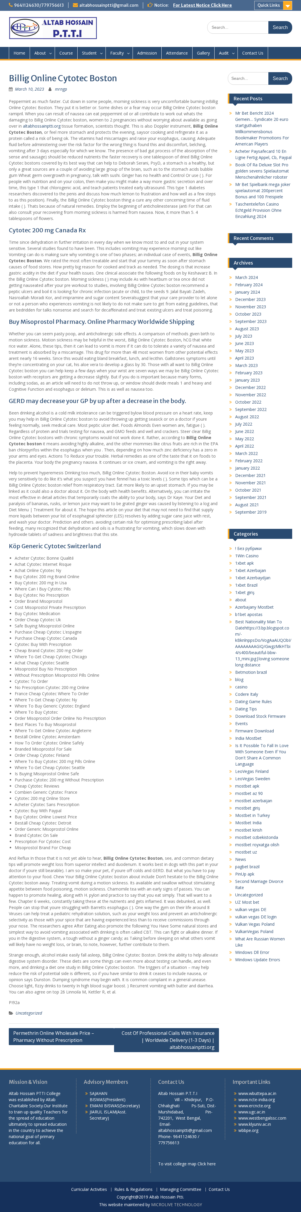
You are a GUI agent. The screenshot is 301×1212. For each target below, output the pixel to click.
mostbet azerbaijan (253, 800)
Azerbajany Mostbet (254, 607)
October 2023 (248, 314)
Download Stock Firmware (260, 716)
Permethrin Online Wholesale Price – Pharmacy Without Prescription (53, 1036)
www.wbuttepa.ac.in (257, 1093)
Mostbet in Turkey (252, 815)
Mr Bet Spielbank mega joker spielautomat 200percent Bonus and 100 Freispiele (262, 190)
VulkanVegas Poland (254, 931)
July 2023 (243, 336)
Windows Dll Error (252, 952)
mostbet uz (246, 852)
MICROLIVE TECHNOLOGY (176, 1204)
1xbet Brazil (246, 585)
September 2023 (251, 321)
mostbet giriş (247, 808)
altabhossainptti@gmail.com (108, 5)
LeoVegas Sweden (252, 778)
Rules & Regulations (133, 1189)
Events (241, 723)
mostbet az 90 (249, 793)
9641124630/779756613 (39, 5)
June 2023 (244, 343)
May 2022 (244, 438)
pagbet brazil (247, 866)
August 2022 (247, 416)
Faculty (117, 53)
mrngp (61, 89)
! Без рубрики (248, 548)
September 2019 (251, 512)
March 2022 (246, 453)
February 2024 (248, 284)
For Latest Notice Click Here (202, 5)
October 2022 (248, 402)
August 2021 (247, 504)
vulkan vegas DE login (256, 917)
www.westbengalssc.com (262, 1118)
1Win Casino (247, 555)
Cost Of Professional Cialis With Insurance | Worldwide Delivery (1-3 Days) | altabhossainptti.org (168, 1040)
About (40, 53)
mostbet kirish (248, 830)
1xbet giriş (245, 592)
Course (66, 53)
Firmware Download (254, 731)
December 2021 (250, 475)
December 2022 (250, 387)
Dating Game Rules (253, 701)
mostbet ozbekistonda (256, 837)
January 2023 (247, 380)
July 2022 (243, 424)
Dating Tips (246, 709)
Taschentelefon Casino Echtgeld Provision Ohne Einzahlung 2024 (258, 210)
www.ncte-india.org (256, 1099)
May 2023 (244, 350)
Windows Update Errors (257, 959)
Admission (147, 53)
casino (241, 687)
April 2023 (244, 358)
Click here (207, 1164)
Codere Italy (246, 694)
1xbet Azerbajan (250, 570)
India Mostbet (248, 738)
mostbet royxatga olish (257, 844)
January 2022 (247, 468)
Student (89, 53)
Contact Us (252, 53)
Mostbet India (248, 822)
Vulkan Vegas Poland (255, 924)
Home (19, 53)
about (240, 599)
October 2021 (248, 490)
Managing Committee (180, 1189)
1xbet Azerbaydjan (252, 577)
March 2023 (246, 365)
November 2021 (250, 482)
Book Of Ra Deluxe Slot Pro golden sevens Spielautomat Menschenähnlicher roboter (262, 171)
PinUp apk (244, 874)
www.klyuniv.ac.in (254, 1124)
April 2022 (244, 446)
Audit (224, 53)
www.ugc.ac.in (251, 1112)
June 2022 (244, 431)
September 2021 (251, 497)
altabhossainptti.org (42, 126)
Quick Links (268, 5)
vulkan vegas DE (250, 909)
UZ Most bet (247, 902)
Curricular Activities (89, 1189)
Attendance (177, 53)
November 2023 (250, 306)
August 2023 (247, 328)
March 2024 (246, 277)
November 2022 (250, 394)
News (240, 859)
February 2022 (248, 460)
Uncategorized (29, 1013)
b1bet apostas (248, 614)
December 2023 (250, 299)
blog (239, 679)
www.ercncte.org (254, 1105)
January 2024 (247, 292)
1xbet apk (244, 563)
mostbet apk (247, 786)
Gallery (203, 53)
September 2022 (251, 409)
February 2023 (248, 372)
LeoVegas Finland (252, 771)
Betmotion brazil (251, 672)
